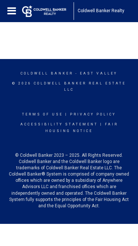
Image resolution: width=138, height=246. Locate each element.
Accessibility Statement (59, 124)
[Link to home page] (48, 11)
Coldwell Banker (47, 73)
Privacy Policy (93, 114)
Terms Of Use (42, 114)
